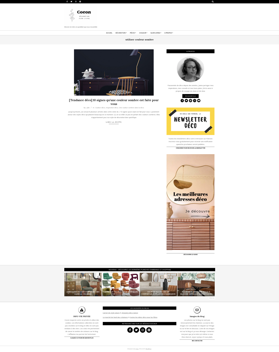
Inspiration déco (112, 107)
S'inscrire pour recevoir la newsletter (190, 148)
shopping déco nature (130, 313)
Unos (137, 349)
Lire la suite (114, 122)
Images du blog (197, 316)
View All (212, 298)
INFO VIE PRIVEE (81, 316)
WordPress (148, 349)
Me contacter (197, 341)
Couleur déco (100, 107)
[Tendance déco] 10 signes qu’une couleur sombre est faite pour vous (114, 102)
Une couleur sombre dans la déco (131, 107)
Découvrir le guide (191, 254)
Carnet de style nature (111, 313)
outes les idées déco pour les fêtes (144, 317)
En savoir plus (190, 96)
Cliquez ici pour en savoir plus (81, 338)
